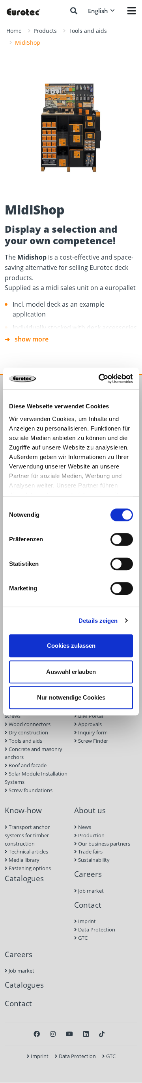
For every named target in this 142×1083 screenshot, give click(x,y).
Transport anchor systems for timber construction (27, 835)
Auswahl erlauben (71, 671)
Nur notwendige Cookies (71, 697)
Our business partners (103, 843)
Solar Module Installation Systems (36, 777)
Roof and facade (27, 765)
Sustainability (93, 859)
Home (14, 30)
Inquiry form (92, 732)
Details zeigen (98, 620)
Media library (23, 859)
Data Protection (96, 929)
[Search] (74, 11)
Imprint (86, 921)
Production (91, 835)
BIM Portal (90, 715)
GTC (82, 937)
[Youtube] (69, 1034)
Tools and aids (88, 30)
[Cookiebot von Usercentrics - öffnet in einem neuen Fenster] (100, 379)
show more (32, 339)
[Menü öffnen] (131, 10)
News (84, 827)
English (98, 11)
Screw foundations (29, 790)
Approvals (89, 724)
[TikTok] (102, 1034)
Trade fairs (90, 851)
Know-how (23, 810)
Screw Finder (92, 740)
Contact (87, 904)
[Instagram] (53, 1034)
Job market (90, 890)
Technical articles (27, 851)
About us (90, 810)
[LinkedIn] (86, 1034)
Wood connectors (28, 724)
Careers (88, 874)
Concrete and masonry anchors (33, 753)
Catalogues (24, 878)
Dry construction (27, 732)
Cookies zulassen (71, 645)
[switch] (121, 539)
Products (45, 30)
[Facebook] (37, 1034)
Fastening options (29, 868)
